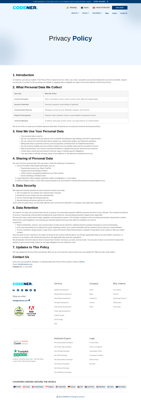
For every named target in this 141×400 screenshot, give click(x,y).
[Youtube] (26, 290)
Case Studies (96, 13)
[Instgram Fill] (35, 290)
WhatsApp (73, 7)
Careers (114, 13)
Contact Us (123, 13)
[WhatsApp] (67, 7)
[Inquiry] (82, 8)
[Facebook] (18, 290)
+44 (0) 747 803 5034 (103, 7)
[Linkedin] (14, 290)
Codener (81, 262)
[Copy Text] (29, 300)
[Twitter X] (22, 290)
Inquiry (86, 7)
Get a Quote (120, 7)
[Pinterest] (31, 290)
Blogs (107, 13)
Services (85, 13)
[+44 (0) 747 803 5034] (94, 8)
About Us (74, 13)
